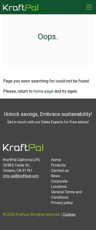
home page (44, 91)
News (55, 176)
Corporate (59, 181)
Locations (59, 187)
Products (58, 165)
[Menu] (89, 7)
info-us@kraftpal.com (21, 176)
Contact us (60, 170)
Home (56, 160)
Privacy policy (62, 203)
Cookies (69, 214)
